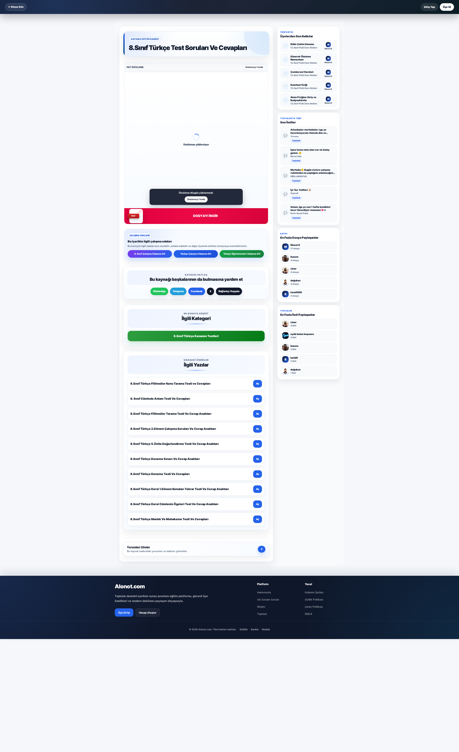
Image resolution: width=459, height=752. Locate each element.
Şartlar (255, 629)
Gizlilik (244, 629)
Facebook (196, 291)
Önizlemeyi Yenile (254, 67)
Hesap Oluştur (148, 612)
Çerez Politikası (314, 606)
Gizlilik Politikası (314, 599)
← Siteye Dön (15, 6)
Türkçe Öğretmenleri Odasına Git (241, 253)
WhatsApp (159, 291)
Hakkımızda (264, 592)
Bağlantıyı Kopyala (229, 291)
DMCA (308, 613)
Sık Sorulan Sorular (268, 599)
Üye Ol (447, 6)
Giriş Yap (429, 6)
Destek (266, 629)
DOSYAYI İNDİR (205, 216)
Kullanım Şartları (314, 592)
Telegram (178, 291)
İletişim (261, 606)
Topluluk (296, 140)
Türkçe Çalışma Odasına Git (195, 253)
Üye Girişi (124, 612)
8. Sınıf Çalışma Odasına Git (149, 253)
